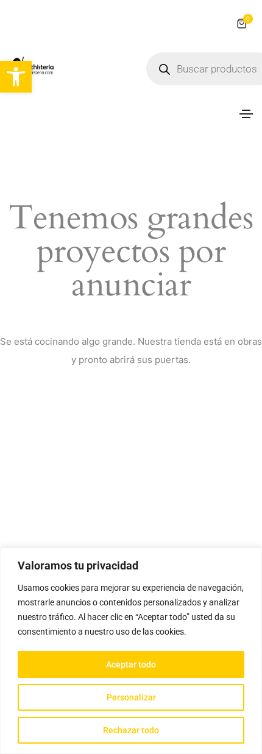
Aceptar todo (131, 664)
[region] (131, 651)
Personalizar (131, 697)
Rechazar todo (131, 730)
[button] (16, 77)
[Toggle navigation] (246, 114)
